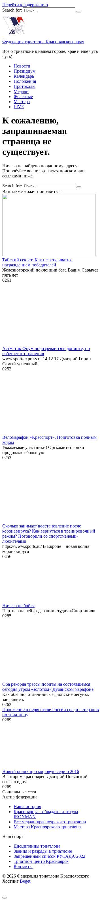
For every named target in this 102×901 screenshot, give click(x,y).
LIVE (19, 106)
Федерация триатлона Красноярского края (43, 41)
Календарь (24, 76)
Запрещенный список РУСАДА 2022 (49, 856)
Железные (23, 96)
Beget (25, 881)
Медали (21, 91)
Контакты (23, 866)
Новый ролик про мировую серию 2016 (40, 771)
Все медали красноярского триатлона (50, 821)
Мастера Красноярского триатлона (47, 826)
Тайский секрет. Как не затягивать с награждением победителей (37, 262)
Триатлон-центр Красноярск (41, 861)
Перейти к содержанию (25, 4)
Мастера (22, 101)
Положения (25, 81)
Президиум (24, 71)
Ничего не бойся (18, 605)
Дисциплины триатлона (37, 846)
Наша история (27, 806)
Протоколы (24, 86)
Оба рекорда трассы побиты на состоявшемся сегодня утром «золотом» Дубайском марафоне (48, 687)
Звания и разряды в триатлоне (43, 851)
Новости (22, 66)
